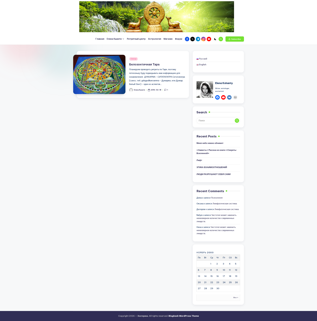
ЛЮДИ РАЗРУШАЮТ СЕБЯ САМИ (214, 174)
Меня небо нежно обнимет (210, 143)
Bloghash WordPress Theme (184, 316)
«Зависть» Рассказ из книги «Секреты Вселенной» (216, 152)
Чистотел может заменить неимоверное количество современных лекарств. (217, 218)
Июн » (235, 297)
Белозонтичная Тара (144, 64)
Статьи (133, 59)
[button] (234, 39)
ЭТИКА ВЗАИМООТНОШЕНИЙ (212, 167)
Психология (217, 197)
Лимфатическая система (225, 203)
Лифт (199, 160)
